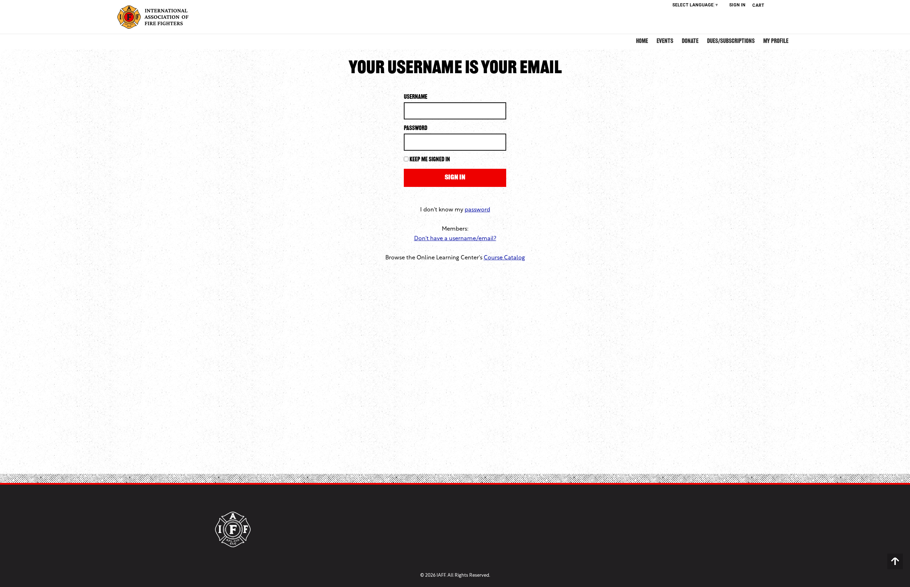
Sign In (737, 4)
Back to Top (895, 561)
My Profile (775, 41)
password (477, 210)
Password (415, 128)
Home (642, 41)
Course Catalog (504, 258)
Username (415, 97)
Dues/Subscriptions (731, 41)
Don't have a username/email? (455, 239)
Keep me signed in (430, 160)
